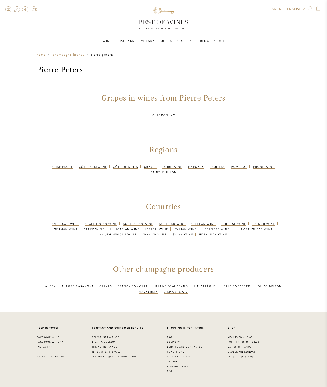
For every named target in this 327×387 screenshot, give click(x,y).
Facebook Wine (48, 337)
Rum (162, 41)
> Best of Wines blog (53, 356)
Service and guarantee (184, 346)
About (218, 41)
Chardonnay (163, 115)
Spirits (176, 41)
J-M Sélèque (205, 286)
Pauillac (218, 166)
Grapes (172, 361)
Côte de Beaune (93, 166)
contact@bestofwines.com (115, 356)
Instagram (33, 9)
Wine (107, 41)
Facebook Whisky (50, 341)
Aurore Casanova (77, 286)
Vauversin (148, 291)
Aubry (50, 286)
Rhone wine (264, 166)
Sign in (274, 9)
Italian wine (185, 229)
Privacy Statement (181, 356)
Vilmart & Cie (176, 291)
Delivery (173, 341)
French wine (263, 223)
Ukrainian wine (213, 234)
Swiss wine (182, 234)
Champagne (126, 41)
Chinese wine (233, 223)
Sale (192, 41)
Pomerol (239, 166)
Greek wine (93, 229)
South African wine (118, 234)
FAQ (16, 9)
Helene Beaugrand (171, 286)
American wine (65, 223)
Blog (204, 41)
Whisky (147, 41)
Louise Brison (269, 286)
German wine (66, 229)
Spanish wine (154, 234)
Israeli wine (156, 229)
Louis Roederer (236, 286)
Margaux (196, 166)
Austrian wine (172, 223)
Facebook (25, 9)
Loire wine (172, 166)
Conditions (175, 351)
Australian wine (138, 223)
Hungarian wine (125, 229)
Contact (8, 9)
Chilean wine (203, 223)
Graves (150, 166)
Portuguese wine (257, 229)
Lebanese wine (216, 229)
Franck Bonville (132, 286)
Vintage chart (178, 366)
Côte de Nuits (125, 166)
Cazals (105, 286)
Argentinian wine (101, 223)
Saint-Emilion (164, 172)
